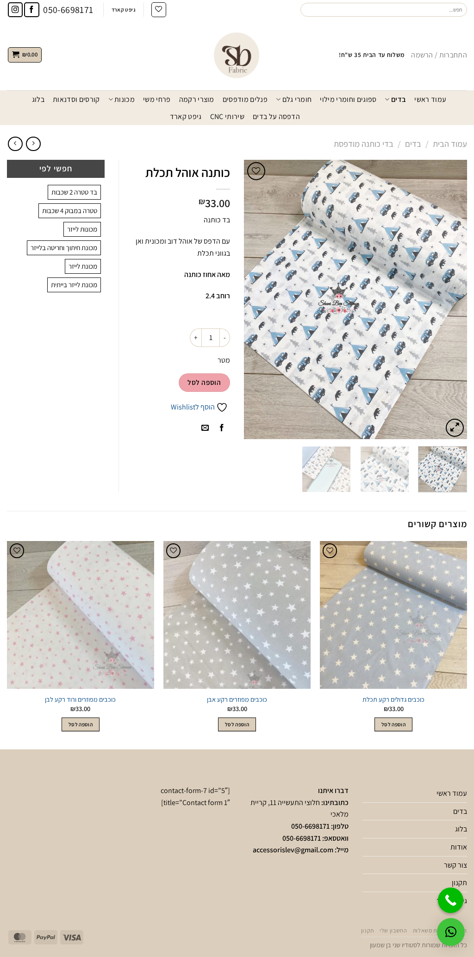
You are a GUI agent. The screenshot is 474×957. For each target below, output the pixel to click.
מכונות (124, 99)
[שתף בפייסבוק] (221, 428)
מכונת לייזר (83, 266)
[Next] (253, 299)
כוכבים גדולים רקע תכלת (393, 699)
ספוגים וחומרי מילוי (348, 99)
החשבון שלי (393, 930)
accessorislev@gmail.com (293, 850)
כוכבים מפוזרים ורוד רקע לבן (80, 699)
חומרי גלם (297, 99)
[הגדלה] (455, 428)
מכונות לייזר (82, 229)
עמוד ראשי (430, 99)
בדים (398, 99)
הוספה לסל (204, 382)
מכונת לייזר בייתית (74, 284)
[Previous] (451, 299)
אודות (458, 847)
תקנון (459, 883)
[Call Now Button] (450, 900)
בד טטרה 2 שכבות (74, 192)
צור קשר (455, 865)
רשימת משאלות (431, 930)
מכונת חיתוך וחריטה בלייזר (64, 247)
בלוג (38, 99)
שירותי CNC (227, 116)
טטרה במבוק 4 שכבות (69, 210)
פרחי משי (157, 99)
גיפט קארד (186, 116)
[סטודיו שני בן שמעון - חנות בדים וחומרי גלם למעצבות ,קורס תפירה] (237, 55)
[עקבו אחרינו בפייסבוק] (31, 10)
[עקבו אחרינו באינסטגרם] (15, 10)
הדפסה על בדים (276, 116)
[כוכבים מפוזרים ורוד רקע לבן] (80, 614)
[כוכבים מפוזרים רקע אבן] (237, 614)
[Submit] (308, 10)
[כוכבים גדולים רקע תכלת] (393, 614)
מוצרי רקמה (196, 99)
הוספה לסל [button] (393, 724)
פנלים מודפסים (245, 99)
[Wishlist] (158, 9)
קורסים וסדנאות (76, 99)
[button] (451, 932)
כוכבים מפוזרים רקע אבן (237, 699)
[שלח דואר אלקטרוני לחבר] (204, 428)
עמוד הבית (450, 143)
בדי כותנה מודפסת (363, 143)
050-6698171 (310, 826)
